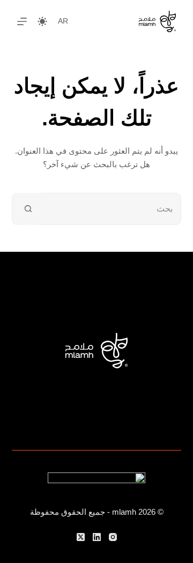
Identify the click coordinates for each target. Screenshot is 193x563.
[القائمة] (22, 21)
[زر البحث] (28, 209)
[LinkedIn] (97, 537)
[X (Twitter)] (81, 537)
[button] (63, 21)
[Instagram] (113, 537)
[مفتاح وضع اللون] (42, 21)
